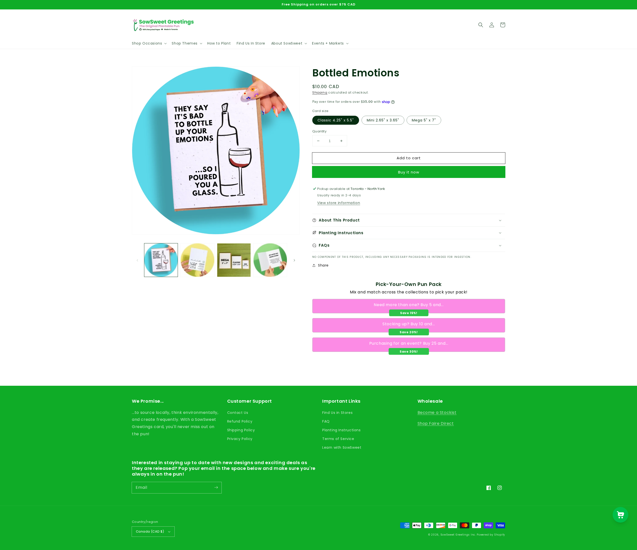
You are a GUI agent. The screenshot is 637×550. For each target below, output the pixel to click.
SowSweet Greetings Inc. (458, 535)
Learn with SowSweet (341, 447)
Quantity (319, 131)
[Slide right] (294, 260)
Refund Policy (240, 421)
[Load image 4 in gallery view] (270, 260)
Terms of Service (338, 438)
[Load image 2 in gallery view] (197, 260)
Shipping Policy (241, 430)
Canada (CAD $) (150, 531)
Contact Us (237, 412)
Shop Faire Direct (436, 423)
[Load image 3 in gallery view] (234, 260)
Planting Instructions (341, 430)
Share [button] (323, 265)
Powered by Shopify (491, 535)
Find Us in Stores (337, 412)
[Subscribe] (216, 487)
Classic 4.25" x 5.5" (336, 120)
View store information (338, 202)
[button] (149, 43)
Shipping (319, 92)
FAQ (326, 421)
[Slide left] (137, 260)
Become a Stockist (437, 412)
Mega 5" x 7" (424, 120)
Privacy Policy (240, 438)
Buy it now (408, 172)
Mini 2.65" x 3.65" (383, 120)
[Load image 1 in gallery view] (161, 260)
